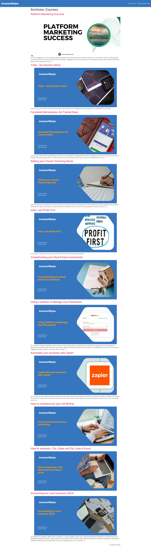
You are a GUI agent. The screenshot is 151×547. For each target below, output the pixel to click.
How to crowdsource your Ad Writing (52, 403)
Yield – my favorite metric (46, 65)
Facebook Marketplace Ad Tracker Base (54, 112)
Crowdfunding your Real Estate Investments (57, 257)
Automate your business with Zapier (52, 352)
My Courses (131, 3)
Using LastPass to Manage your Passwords (56, 301)
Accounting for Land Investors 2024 (52, 493)
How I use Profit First (43, 210)
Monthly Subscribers (144, 3)
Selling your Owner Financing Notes (52, 161)
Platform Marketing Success (47, 14)
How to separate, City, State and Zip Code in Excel (61, 448)
